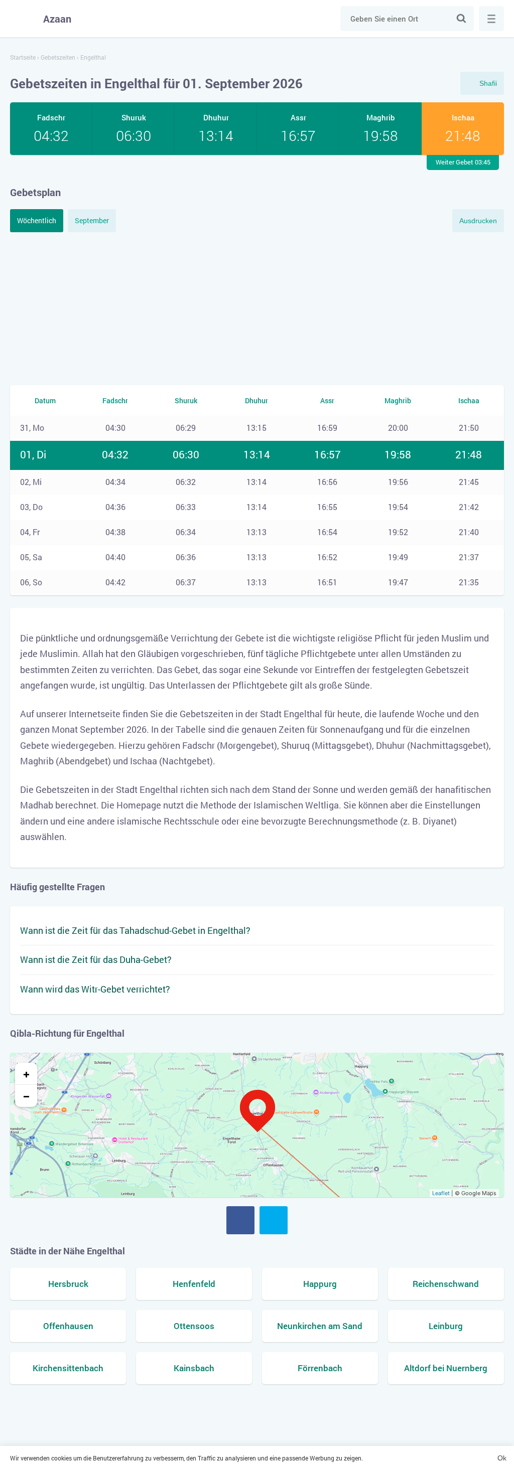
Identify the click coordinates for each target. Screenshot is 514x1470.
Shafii (488, 83)
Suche (461, 18)
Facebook (240, 1220)
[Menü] (491, 18)
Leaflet (441, 1193)
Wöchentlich (36, 220)
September (92, 220)
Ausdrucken (478, 221)
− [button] (26, 1095)
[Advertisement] (257, 307)
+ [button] (26, 1073)
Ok (501, 1458)
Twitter (274, 1220)
